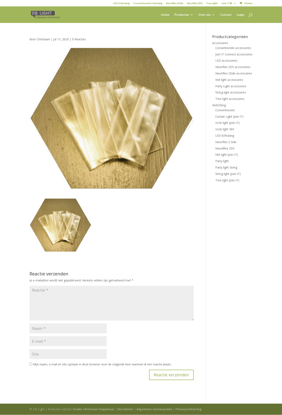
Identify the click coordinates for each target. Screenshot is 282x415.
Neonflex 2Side (174, 3)
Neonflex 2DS (195, 3)
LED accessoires (226, 60)
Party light (222, 161)
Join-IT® (226, 3)
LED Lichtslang (121, 3)
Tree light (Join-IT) (227, 180)
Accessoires (220, 43)
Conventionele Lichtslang (147, 3)
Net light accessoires (229, 80)
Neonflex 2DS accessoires (232, 67)
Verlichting (219, 105)
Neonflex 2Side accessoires (233, 73)
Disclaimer (125, 409)
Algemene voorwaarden (154, 409)
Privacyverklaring (188, 409)
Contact (226, 14)
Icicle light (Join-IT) (227, 123)
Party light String (226, 167)
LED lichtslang (224, 136)
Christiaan (43, 39)
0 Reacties (79, 39)
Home (165, 14)
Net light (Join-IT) (226, 155)
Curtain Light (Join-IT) (229, 116)
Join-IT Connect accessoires (233, 54)
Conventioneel (225, 110)
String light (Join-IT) (228, 174)
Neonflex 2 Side (225, 142)
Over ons (204, 14)
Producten (181, 14)
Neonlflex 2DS (225, 148)
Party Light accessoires (230, 86)
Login (240, 14)
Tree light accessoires (229, 99)
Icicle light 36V (224, 129)
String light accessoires (230, 92)
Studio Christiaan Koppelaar (93, 409)
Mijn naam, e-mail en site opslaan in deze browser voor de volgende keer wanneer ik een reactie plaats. (102, 364)
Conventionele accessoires (233, 48)
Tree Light (212, 3)
